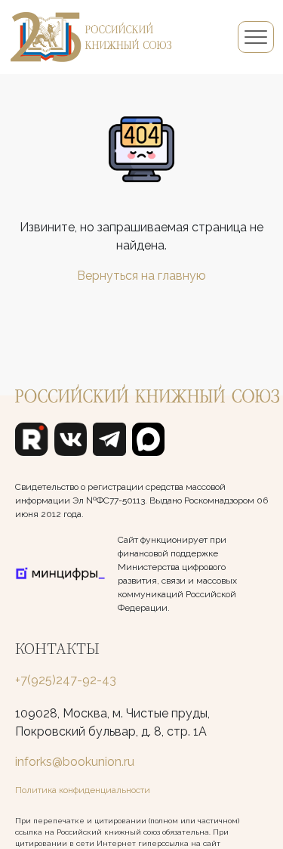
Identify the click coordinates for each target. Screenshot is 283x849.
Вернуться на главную (141, 275)
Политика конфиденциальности (82, 790)
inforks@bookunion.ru (74, 761)
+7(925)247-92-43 (65, 680)
